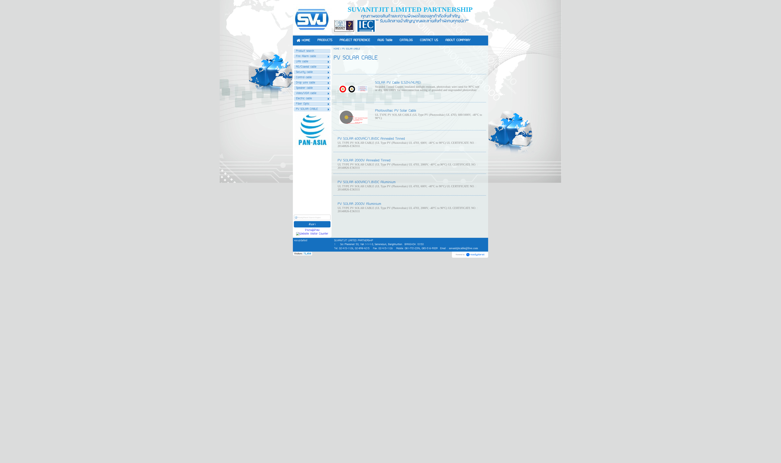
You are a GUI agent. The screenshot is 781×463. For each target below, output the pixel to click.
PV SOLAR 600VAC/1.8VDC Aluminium (367, 182)
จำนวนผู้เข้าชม (312, 230)
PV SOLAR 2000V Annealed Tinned (364, 160)
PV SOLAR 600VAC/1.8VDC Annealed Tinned (371, 138)
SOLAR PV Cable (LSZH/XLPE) (397, 82)
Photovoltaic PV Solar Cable (395, 110)
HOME (336, 49)
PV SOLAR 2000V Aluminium (359, 204)
